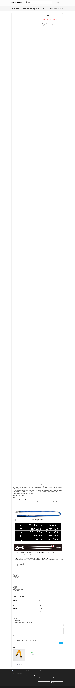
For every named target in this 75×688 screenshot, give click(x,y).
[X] (26, 673)
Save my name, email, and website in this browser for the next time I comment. (24, 640)
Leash (44, 25)
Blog (38, 674)
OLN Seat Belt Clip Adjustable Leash (18, 662)
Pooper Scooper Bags (54, 675)
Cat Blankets (53, 677)
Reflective (47, 25)
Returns (39, 680)
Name (14, 635)
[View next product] (63, 13)
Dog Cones (52, 674)
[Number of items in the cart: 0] (60, 2)
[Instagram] (32, 673)
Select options (19, 664)
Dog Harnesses (53, 672)
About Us (39, 672)
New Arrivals (25, 4)
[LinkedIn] (34, 673)
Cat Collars (52, 680)
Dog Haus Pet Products (58, 23)
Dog (16, 4)
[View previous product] (61, 13)
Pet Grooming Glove (32, 650)
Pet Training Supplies (59, 24)
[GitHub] (29, 675)
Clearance (31, 4)
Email (40, 635)
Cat (20, 4)
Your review (15, 626)
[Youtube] (34, 675)
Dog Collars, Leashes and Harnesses (50, 23)
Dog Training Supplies (46, 24)
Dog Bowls (52, 682)
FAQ (38, 675)
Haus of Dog (51, 24)
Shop (12, 4)
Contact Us (39, 677)
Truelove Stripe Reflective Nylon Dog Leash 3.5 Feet (57, 8)
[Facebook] (29, 673)
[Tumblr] (32, 675)
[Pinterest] (26, 675)
